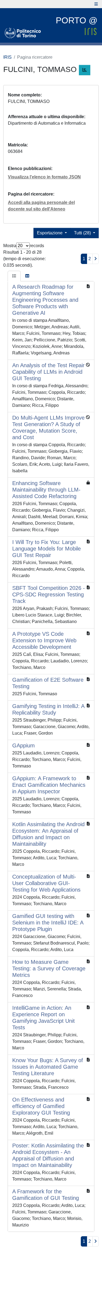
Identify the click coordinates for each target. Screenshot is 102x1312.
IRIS (7, 57)
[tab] (14, 276)
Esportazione (50, 233)
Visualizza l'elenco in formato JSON (44, 177)
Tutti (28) (83, 233)
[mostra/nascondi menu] (96, 4)
